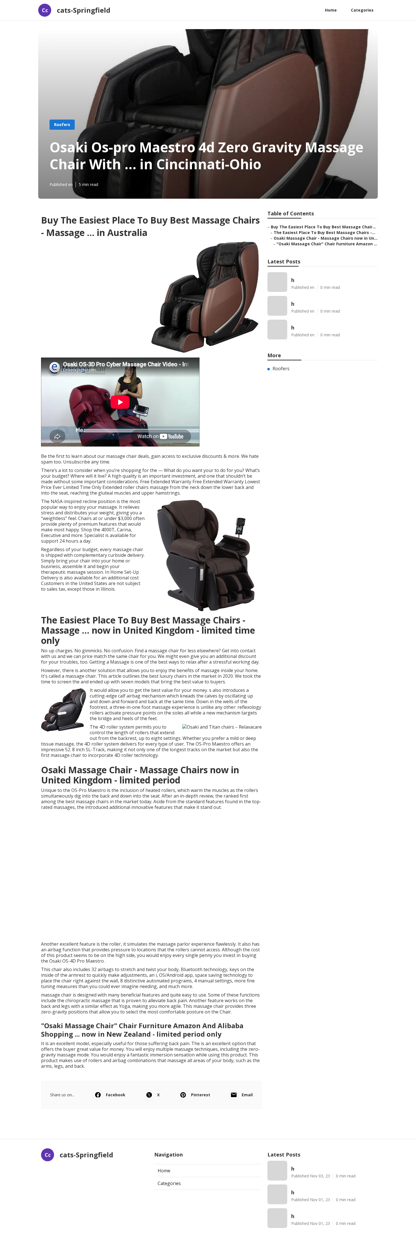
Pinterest (200, 1094)
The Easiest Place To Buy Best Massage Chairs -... (324, 232)
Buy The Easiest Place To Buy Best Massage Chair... (323, 226)
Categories (362, 10)
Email (247, 1094)
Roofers (62, 124)
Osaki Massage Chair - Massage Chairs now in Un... (326, 238)
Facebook (115, 1094)
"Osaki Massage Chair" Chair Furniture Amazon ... (326, 243)
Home (331, 10)
